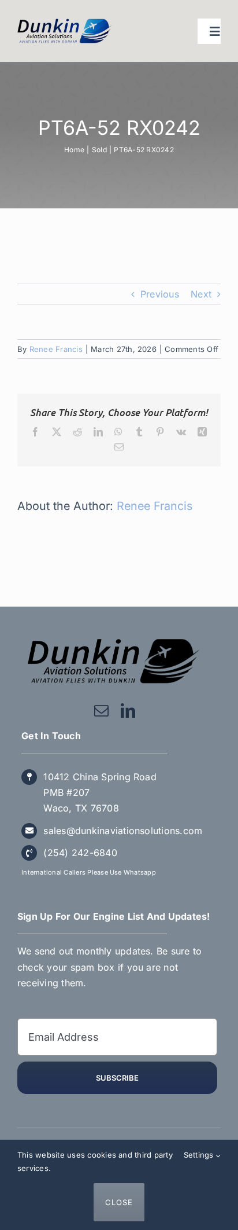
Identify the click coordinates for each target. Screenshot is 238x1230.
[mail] (101, 710)
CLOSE (119, 1202)
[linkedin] (128, 710)
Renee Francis (56, 349)
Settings (200, 1154)
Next (201, 294)
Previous (159, 294)
